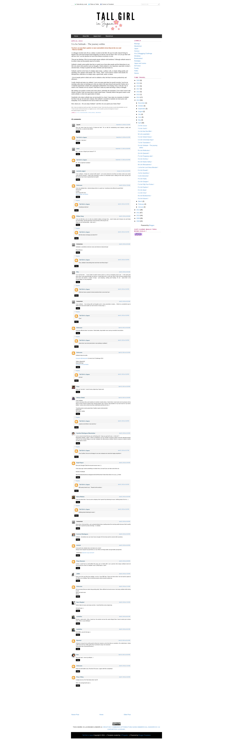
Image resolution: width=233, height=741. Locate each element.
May (139, 120)
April (140, 123)
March (140, 201)
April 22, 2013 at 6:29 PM (124, 545)
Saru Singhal (80, 602)
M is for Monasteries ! (145, 164)
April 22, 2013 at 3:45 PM (124, 462)
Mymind (78, 640)
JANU (78, 573)
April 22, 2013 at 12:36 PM (124, 397)
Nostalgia (137, 61)
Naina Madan (80, 496)
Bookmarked (138, 58)
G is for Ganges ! (143, 181)
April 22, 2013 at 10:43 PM (124, 654)
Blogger (151, 225)
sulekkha (79, 616)
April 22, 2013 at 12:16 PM (124, 352)
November (141, 103)
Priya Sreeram (80, 561)
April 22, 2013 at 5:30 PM (123, 259)
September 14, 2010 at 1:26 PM (123, 124)
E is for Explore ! (143, 187)
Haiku (136, 71)
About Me (86, 36)
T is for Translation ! (144, 142)
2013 (138, 100)
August (140, 111)
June (140, 117)
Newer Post (75, 714)
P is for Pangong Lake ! (145, 156)
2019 (138, 83)
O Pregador (124, 735)
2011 (138, 212)
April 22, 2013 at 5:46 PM (124, 521)
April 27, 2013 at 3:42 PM (124, 677)
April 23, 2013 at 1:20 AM (124, 665)
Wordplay (137, 56)
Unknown (79, 185)
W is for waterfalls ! (144, 134)
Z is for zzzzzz (142, 125)
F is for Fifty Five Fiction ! (146, 184)
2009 (138, 218)
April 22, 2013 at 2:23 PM (124, 433)
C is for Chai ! (142, 193)
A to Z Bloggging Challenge (85, 112)
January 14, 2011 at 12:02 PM (123, 171)
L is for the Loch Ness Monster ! (148, 167)
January (141, 207)
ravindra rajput (80, 171)
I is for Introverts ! (143, 176)
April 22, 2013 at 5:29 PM (123, 315)
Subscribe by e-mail (81, 4)
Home (76, 36)
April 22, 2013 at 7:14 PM (124, 586)
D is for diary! (142, 190)
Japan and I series (140, 63)
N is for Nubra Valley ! (145, 162)
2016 (138, 91)
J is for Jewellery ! (143, 173)
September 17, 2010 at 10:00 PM (123, 148)
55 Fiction (137, 66)
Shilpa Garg (80, 216)
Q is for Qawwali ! (143, 153)
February (141, 204)
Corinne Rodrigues (82, 534)
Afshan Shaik (80, 397)
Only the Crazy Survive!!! (88, 552)
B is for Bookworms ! (144, 195)
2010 (138, 215)
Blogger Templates (145, 735)
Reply (78, 131)
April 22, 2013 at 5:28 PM (123, 340)
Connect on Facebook (108, 4)
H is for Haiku (142, 179)
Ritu (77, 272)
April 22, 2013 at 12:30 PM (124, 386)
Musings (98, 112)
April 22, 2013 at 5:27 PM (123, 450)
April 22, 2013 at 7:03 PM (124, 573)
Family (136, 68)
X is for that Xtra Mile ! (145, 131)
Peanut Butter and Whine (82, 194)
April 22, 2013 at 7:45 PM (124, 602)
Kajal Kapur (80, 462)
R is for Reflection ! (144, 150)
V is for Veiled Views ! (145, 137)
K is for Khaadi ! (143, 170)
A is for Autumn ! (143, 198)
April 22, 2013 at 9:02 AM (124, 271)
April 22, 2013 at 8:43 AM (124, 244)
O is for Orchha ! (143, 159)
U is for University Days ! (146, 140)
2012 (138, 210)
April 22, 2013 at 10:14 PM (124, 640)
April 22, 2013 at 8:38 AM (124, 216)
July (139, 114)
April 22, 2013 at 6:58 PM (124, 561)
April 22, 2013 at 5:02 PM (124, 496)
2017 (138, 89)
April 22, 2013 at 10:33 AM (124, 327)
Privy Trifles (80, 677)
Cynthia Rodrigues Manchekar (85, 433)
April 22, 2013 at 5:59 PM (124, 534)
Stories (136, 73)
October (141, 106)
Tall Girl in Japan (81, 137)
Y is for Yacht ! (142, 128)
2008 (138, 221)
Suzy (77, 386)
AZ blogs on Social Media (82, 364)
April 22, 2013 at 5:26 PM (123, 484)
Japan (136, 48)
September (142, 108)
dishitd (78, 545)
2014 (138, 97)
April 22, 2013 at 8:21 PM (124, 616)
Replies (78, 200)
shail (77, 148)
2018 (138, 86)
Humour (136, 51)
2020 (138, 80)
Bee (77, 654)
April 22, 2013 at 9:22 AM (124, 301)
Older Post (127, 714)
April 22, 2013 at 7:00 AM (124, 185)
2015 (138, 94)
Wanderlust (109, 36)
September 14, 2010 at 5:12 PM (123, 137)
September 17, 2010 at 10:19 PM (123, 159)
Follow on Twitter (94, 4)
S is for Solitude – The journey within (88, 44)
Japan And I (97, 36)
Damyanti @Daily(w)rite (82, 358)
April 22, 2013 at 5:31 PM (123, 204)
